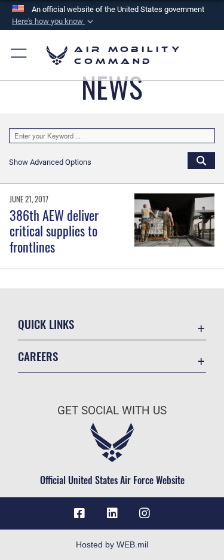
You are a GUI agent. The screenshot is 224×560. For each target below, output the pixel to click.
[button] (54, 21)
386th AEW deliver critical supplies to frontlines (54, 230)
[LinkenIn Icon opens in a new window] (112, 513)
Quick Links (46, 324)
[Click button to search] (201, 160)
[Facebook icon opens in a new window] (79, 513)
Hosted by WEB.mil (112, 544)
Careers (38, 356)
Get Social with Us (112, 410)
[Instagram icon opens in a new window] (145, 513)
